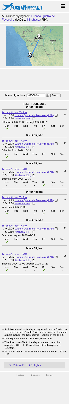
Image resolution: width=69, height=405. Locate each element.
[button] (47, 95)
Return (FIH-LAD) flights (26, 365)
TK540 (23, 112)
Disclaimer (35, 375)
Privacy (49, 375)
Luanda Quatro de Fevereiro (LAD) (34, 115)
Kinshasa (33, 19)
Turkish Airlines (10, 112)
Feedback (20, 375)
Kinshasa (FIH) (23, 118)
